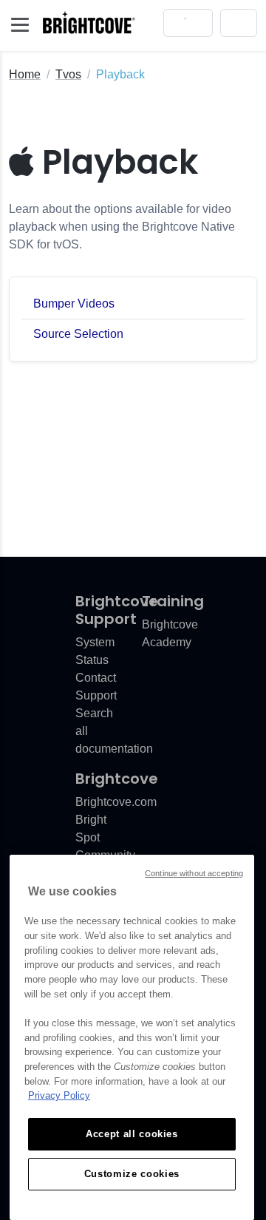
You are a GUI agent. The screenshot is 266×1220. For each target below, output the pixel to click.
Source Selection (78, 334)
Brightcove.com (116, 802)
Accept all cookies (132, 1133)
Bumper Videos (74, 303)
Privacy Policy (59, 1095)
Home (25, 74)
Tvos (68, 74)
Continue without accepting (194, 873)
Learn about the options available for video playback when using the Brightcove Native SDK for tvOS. (122, 227)
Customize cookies (132, 1173)
